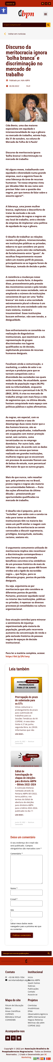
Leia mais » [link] (19, 734)
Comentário (16, 853)
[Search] (48, 25)
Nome (13, 888)
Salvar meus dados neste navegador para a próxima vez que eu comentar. (25, 926)
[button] (45, 14)
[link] (3, 10)
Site (12, 910)
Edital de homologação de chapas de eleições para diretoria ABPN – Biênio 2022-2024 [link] (25, 778)
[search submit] (49, 953)
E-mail (14, 899)
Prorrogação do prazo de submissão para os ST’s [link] (26, 700)
